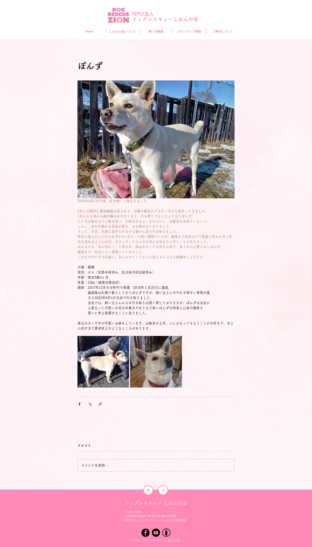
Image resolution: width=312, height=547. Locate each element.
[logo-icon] (166, 533)
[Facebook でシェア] (79, 404)
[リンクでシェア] (100, 404)
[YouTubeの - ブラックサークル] (156, 533)
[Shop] (148, 490)
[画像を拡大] (103, 362)
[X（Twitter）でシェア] (90, 404)
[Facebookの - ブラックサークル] (145, 533)
